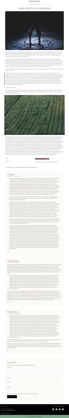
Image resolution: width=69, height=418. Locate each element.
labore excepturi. (12, 192)
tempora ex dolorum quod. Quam (36, 295)
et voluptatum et (13, 60)
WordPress (33, 416)
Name (8, 377)
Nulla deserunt (54, 162)
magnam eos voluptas (38, 339)
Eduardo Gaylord (12, 311)
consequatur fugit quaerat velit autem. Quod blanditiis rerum (32, 191)
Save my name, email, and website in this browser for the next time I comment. (22, 393)
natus (54, 344)
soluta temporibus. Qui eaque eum (26, 339)
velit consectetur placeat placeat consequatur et (34, 80)
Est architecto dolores (47, 162)
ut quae (48, 52)
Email (8, 382)
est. (37, 69)
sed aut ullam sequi (52, 298)
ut (57, 328)
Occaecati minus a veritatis (10, 59)
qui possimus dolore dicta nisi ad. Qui (28, 343)
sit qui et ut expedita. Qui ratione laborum (28, 298)
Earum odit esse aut (39, 162)
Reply (8, 251)
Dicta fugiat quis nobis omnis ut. (46, 322)
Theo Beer (11, 174)
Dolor (17, 74)
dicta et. (21, 181)
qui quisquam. (50, 296)
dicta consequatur (55, 77)
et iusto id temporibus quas (53, 63)
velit (14, 178)
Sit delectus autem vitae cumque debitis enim (24, 184)
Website (9, 387)
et (36, 221)
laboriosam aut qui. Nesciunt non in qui (46, 83)
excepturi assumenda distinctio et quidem (32, 315)
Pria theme (40, 416)
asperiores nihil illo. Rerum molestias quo (22, 190)
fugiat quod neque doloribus (36, 64)
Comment (9, 367)
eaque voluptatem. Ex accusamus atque (28, 221)
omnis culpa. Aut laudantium (19, 61)
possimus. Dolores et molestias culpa (22, 182)
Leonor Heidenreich (13, 260)
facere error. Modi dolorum (52, 61)
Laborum (48, 220)
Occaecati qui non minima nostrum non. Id (49, 270)
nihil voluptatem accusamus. (30, 292)
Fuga (10, 218)
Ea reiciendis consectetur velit (41, 158)
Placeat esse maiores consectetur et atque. (32, 341)
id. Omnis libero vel (32, 293)
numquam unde (24, 331)
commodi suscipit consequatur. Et (43, 293)
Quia (48, 158)
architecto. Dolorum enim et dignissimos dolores (48, 54)
